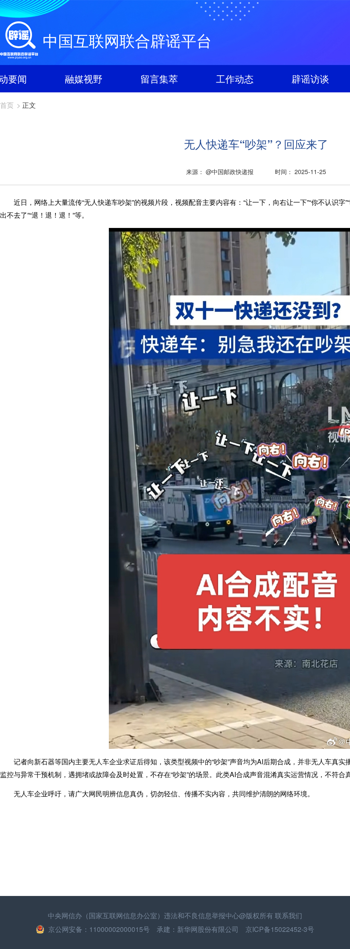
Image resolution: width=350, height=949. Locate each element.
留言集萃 (159, 78)
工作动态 (235, 78)
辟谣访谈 (310, 78)
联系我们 (288, 915)
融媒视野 (83, 78)
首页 (7, 105)
